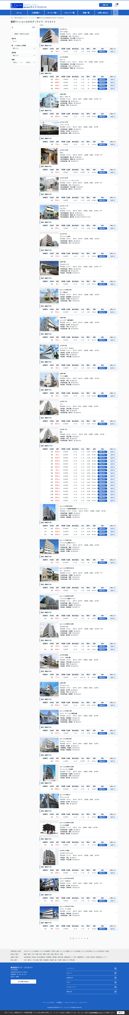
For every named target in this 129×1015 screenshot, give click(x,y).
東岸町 (72, 596)
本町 (48, 954)
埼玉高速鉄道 (65, 38)
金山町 (66, 178)
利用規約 (59, 1002)
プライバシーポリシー (71, 1002)
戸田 (67, 105)
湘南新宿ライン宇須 (70, 957)
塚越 (65, 94)
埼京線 (63, 105)
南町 (65, 261)
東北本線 (60, 957)
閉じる (121, 1012)
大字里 (66, 150)
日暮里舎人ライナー (102, 957)
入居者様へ (36, 13)
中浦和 (68, 299)
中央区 (107, 951)
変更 (33, 27)
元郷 (61, 954)
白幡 (70, 711)
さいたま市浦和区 (65, 568)
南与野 (68, 635)
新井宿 (72, 217)
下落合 (72, 906)
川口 (66, 29)
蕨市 (62, 94)
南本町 (71, 506)
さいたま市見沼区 (98, 951)
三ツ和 (66, 206)
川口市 (62, 29)
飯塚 (25, 954)
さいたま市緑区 (75, 951)
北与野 (68, 885)
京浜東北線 (64, 36)
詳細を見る (102, 51)
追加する (112, 51)
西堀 (70, 738)
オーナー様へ (53, 13)
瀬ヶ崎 (72, 568)
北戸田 (68, 131)
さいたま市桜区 (65, 738)
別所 (70, 289)
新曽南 (66, 655)
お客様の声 (69, 977)
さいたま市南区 (65, 289)
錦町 (65, 317)
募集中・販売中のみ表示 (22, 34)
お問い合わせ (103, 13)
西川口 (71, 40)
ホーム (19, 13)
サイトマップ (83, 1002)
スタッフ (69, 973)
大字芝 (66, 122)
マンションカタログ (48, 1002)
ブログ (68, 982)
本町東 (72, 878)
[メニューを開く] (115, 12)
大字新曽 (67, 850)
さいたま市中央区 (65, 878)
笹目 (66, 345)
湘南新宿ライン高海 (83, 957)
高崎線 (55, 957)
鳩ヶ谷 (72, 157)
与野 (70, 579)
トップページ (70, 968)
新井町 (66, 57)
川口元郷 (72, 38)
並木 (66, 234)
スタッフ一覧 (69, 13)
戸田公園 (68, 273)
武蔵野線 (63, 748)
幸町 (29, 954)
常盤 (37, 954)
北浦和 (71, 575)
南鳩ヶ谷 (72, 68)
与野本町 (68, 887)
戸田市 (62, 345)
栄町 (52, 954)
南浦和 (71, 129)
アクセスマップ (71, 987)
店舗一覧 (105, 5)
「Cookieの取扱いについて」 (96, 1012)
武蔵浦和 (68, 297)
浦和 (70, 133)
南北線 (93, 957)
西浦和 (69, 748)
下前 (66, 401)
